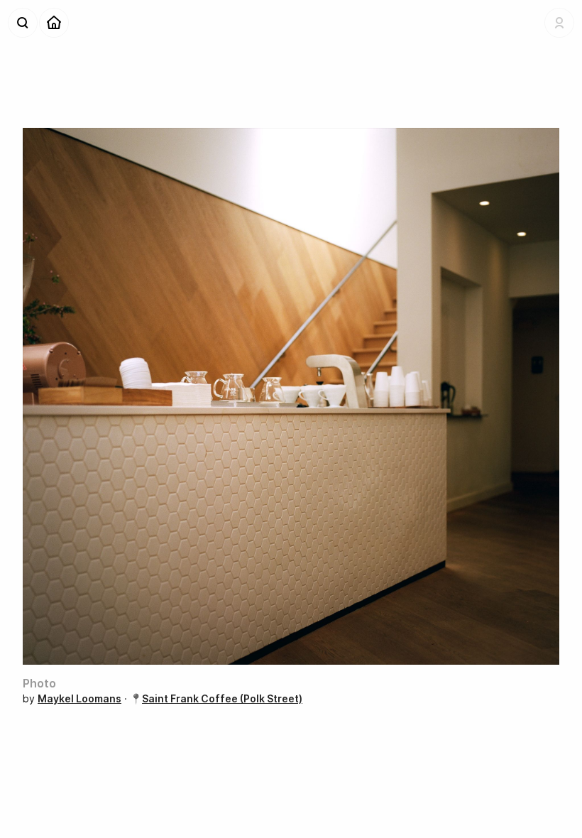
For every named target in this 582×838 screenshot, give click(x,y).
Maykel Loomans (79, 698)
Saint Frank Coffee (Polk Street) (222, 698)
